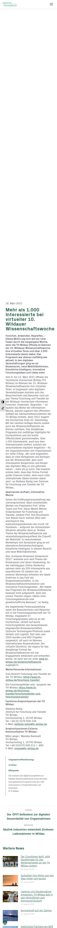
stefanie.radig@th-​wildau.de (30, 724)
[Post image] (10, 861)
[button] (5, 923)
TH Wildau (12, 765)
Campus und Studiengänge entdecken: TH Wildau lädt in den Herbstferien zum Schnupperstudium (37, 896)
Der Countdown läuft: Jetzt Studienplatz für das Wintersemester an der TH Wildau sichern (35, 861)
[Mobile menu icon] (51, 4)
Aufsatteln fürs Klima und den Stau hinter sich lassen (37, 877)
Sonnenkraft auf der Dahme (36, 911)
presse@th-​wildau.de (26, 748)
